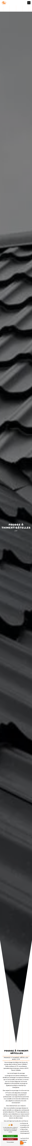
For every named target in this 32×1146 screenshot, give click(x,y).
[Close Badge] (23, 1141)
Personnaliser (10, 1142)
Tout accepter (10, 1136)
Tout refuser (10, 1139)
